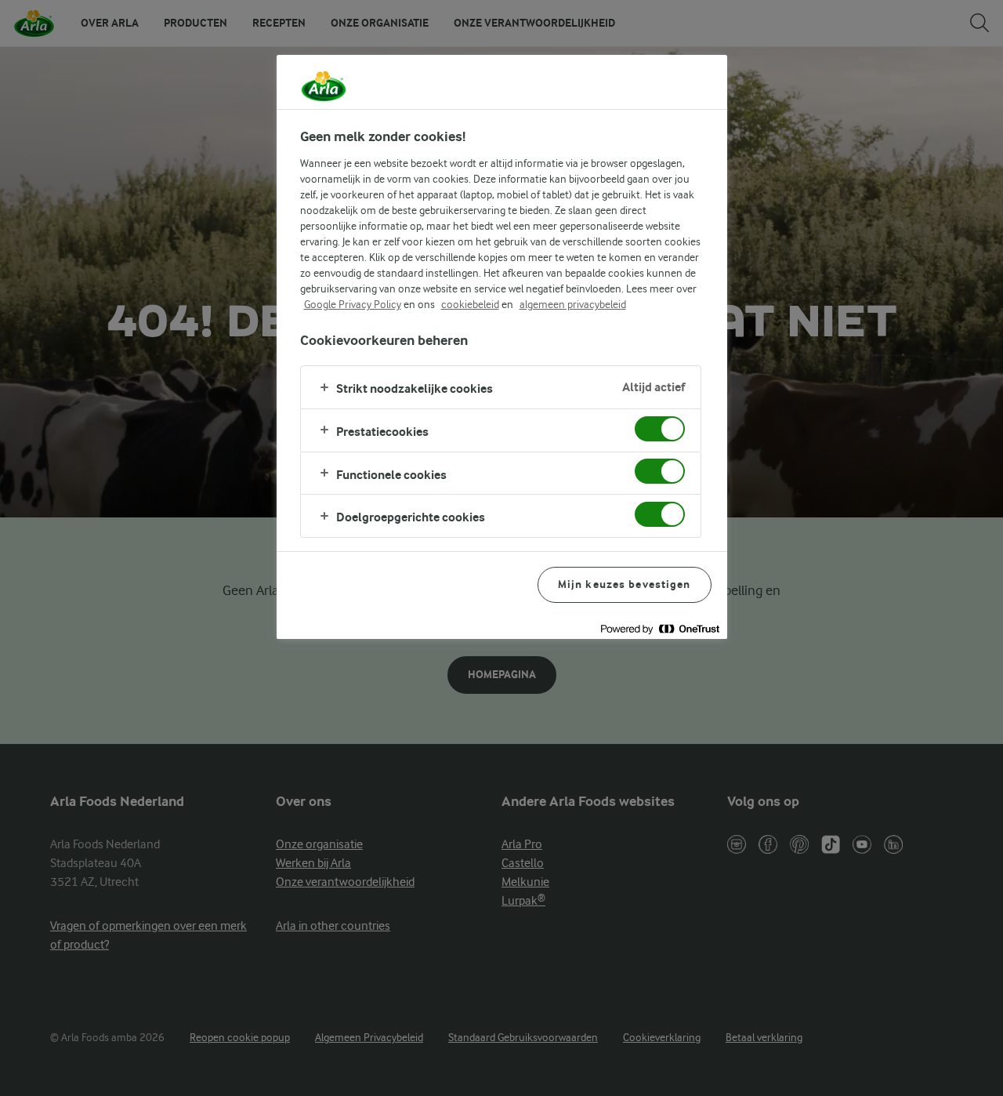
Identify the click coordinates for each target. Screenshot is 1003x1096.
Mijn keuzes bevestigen (624, 584)
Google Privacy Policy (352, 304)
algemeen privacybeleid (573, 304)
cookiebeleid (470, 304)
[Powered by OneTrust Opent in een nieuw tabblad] (659, 629)
